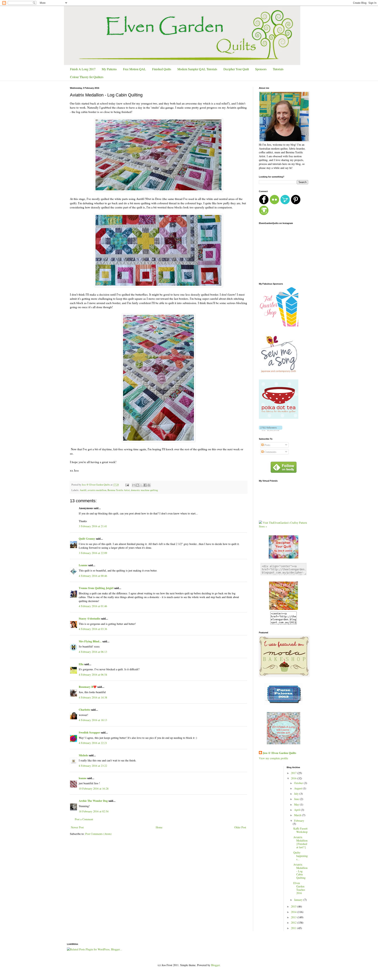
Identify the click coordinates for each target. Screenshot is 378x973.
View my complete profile (273, 758)
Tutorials (278, 69)
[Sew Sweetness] (283, 704)
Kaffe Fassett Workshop (300, 830)
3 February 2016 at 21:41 (93, 526)
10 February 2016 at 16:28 (93, 788)
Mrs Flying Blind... (90, 641)
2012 (294, 922)
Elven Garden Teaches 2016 (299, 888)
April (297, 810)
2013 (294, 917)
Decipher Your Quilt (236, 69)
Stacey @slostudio (89, 618)
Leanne (83, 565)
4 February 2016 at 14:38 (93, 697)
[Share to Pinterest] (149, 485)
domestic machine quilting (144, 490)
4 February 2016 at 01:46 (93, 606)
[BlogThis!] (138, 485)
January (298, 900)
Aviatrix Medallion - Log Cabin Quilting (300, 871)
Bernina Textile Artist (118, 490)
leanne (82, 778)
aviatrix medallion (97, 490)
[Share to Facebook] (145, 485)
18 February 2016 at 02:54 (93, 811)
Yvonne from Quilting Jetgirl (96, 588)
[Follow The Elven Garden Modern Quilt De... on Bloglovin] (270, 430)
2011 (294, 928)
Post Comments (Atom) (98, 834)
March (298, 815)
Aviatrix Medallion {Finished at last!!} (300, 842)
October (299, 783)
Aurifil (83, 490)
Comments (270, 452)
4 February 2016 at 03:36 (93, 629)
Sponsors (261, 69)
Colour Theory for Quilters (86, 77)
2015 (294, 906)
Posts (267, 445)
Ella (81, 664)
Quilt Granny (87, 538)
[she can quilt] (283, 743)
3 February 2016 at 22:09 (93, 553)
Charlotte (84, 710)
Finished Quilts (161, 69)
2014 (294, 912)
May (297, 804)
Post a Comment (84, 819)
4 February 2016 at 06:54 (93, 674)
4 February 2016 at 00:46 (93, 576)
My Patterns (109, 69)
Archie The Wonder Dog (93, 801)
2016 (294, 778)
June (297, 799)
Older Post (240, 827)
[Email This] (134, 485)
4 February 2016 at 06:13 (93, 652)
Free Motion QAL (134, 69)
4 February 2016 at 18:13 (93, 720)
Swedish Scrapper (89, 732)
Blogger (215, 965)
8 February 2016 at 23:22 (93, 766)
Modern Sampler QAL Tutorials (197, 69)
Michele (83, 755)
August (298, 788)
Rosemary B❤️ (87, 687)
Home (159, 827)
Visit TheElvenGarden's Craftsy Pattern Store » (283, 524)
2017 (294, 773)
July (296, 793)
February (299, 820)
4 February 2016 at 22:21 (93, 743)
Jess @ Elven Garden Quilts (279, 753)
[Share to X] (141, 485)
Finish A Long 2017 (82, 69)
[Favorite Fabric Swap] (283, 609)
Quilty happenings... (300, 856)
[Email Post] (127, 484)
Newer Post (77, 827)
